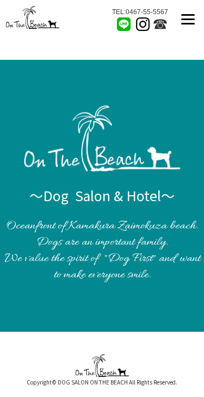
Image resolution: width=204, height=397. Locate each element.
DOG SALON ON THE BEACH (93, 382)
